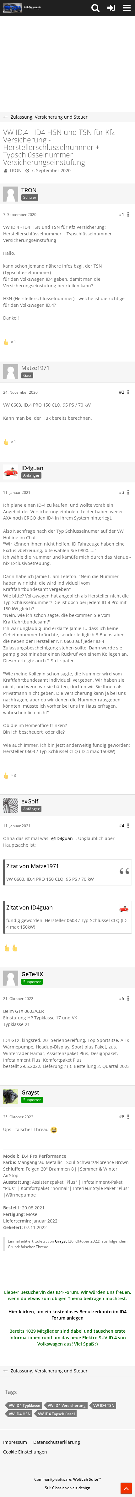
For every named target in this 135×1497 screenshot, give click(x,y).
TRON (15, 170)
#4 (121, 825)
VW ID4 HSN (19, 1414)
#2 (121, 392)
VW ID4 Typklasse (24, 1405)
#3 (121, 492)
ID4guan (64, 838)
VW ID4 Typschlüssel (56, 1414)
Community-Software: (67, 1479)
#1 (121, 214)
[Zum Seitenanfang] (126, 1488)
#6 (121, 1117)
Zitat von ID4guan (29, 907)
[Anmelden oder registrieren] (111, 8)
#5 (121, 998)
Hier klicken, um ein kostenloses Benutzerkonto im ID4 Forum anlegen (67, 1315)
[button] (95, 8)
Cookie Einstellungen (25, 1452)
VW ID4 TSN (103, 1405)
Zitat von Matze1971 (32, 866)
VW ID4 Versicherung (67, 1405)
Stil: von (67, 1487)
